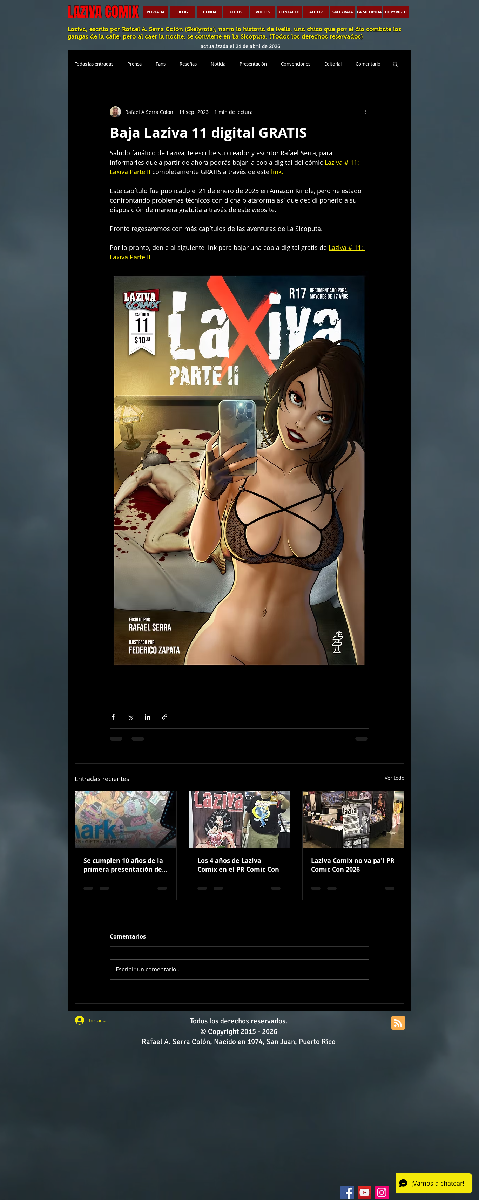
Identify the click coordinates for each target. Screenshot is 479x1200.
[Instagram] (382, 1192)
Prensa (134, 64)
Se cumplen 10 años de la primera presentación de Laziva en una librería (123, 865)
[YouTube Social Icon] (364, 1192)
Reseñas (188, 64)
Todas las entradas (94, 64)
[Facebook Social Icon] (347, 1192)
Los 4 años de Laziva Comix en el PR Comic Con (238, 865)
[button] (395, 64)
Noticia (218, 64)
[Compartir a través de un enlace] (164, 717)
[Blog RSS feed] (398, 1023)
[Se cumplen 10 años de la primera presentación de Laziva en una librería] (125, 819)
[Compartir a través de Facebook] (113, 717)
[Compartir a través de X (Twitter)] (130, 717)
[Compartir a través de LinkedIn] (147, 717)
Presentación (253, 64)
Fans (161, 64)
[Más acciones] (365, 112)
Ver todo (394, 778)
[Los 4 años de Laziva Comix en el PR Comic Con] (239, 819)
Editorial (333, 64)
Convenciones (295, 64)
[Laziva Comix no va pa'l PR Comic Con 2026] (353, 819)
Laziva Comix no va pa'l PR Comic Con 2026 (352, 865)
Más (360, 64)
